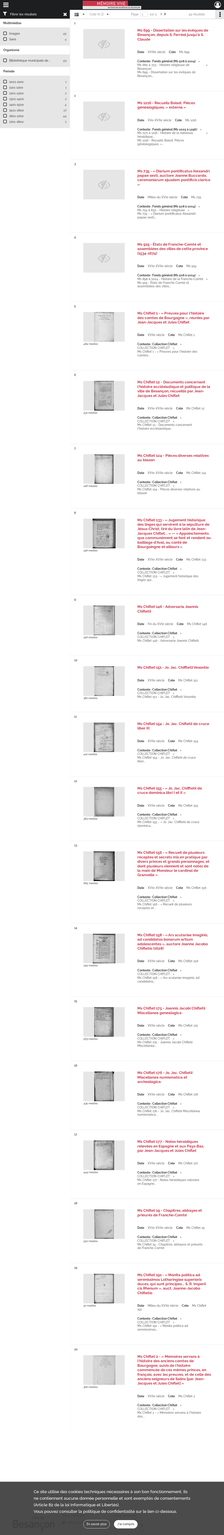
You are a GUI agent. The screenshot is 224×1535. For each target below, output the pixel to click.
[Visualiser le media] (104, 327)
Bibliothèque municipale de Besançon (36, 60)
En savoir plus (97, 1524)
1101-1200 (16, 87)
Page (134, 14)
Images (14, 33)
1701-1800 (16, 121)
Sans (12, 39)
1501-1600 (16, 110)
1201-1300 (16, 93)
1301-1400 (16, 99)
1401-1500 (16, 104)
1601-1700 (16, 116)
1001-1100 (16, 82)
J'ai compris (125, 1524)
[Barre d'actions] (219, 14)
